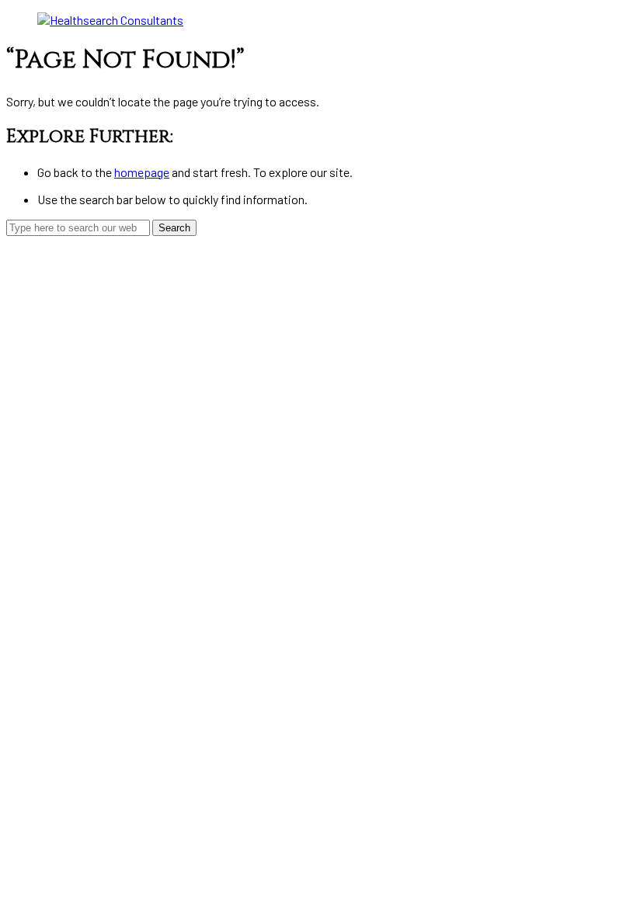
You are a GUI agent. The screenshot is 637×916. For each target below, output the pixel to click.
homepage (141, 172)
